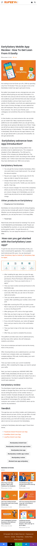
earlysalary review (19, 457)
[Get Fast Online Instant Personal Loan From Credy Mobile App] (9, 495)
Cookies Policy (28, 536)
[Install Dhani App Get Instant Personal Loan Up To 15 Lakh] (27, 476)
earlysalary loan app (18, 450)
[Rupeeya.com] (11, 2)
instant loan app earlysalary (19, 461)
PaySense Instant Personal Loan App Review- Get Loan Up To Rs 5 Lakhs (26, 523)
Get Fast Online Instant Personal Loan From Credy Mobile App (9, 503)
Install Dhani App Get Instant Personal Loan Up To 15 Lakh (27, 484)
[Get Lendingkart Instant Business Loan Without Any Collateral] (9, 514)
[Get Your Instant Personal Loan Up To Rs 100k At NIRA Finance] (27, 495)
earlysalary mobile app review (19, 454)
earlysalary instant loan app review (18, 446)
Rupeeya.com (29, 534)
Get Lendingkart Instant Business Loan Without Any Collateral (9, 522)
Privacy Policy (19, 536)
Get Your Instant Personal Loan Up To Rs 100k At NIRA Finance (27, 503)
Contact (13, 536)
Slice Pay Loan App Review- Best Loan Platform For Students (8, 484)
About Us (7, 536)
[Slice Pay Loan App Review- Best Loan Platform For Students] (9, 476)
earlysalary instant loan (19, 443)
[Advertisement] (18, 25)
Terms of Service (18, 539)
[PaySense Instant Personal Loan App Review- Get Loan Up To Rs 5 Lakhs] (27, 514)
